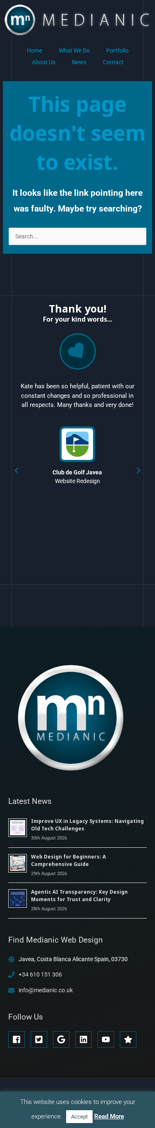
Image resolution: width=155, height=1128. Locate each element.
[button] (16, 471)
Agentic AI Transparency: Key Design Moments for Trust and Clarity (79, 895)
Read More (109, 1116)
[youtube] (108, 1039)
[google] (63, 1039)
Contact (113, 62)
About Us (43, 62)
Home (34, 50)
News (79, 62)
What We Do (74, 50)
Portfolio (117, 50)
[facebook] (18, 1039)
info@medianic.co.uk (46, 990)
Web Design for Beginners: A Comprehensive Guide (68, 860)
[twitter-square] (41, 1039)
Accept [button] (79, 1117)
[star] (129, 1039)
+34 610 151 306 (40, 974)
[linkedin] (85, 1039)
